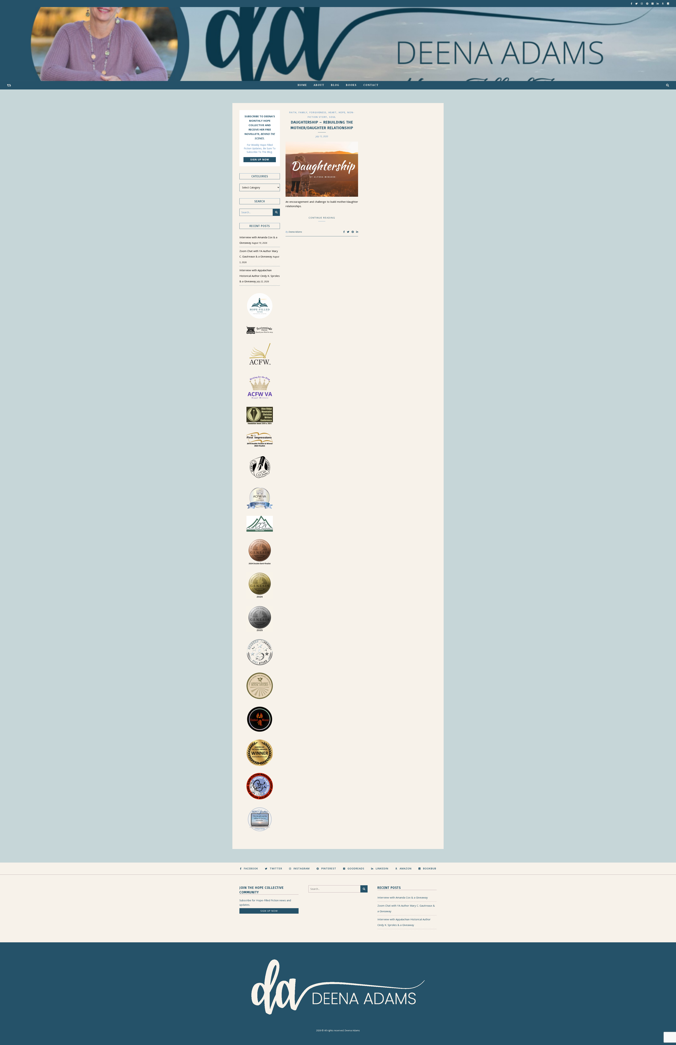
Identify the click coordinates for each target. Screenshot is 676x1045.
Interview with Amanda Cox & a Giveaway (402, 897)
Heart (332, 112)
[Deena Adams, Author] (338, 44)
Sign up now (259, 159)
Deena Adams (295, 231)
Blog (335, 85)
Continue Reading (322, 217)
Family (303, 112)
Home (302, 85)
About (319, 85)
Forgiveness (317, 112)
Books (351, 85)
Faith (293, 112)
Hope (342, 112)
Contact (370, 85)
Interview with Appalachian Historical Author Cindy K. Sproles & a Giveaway (259, 275)
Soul (332, 117)
